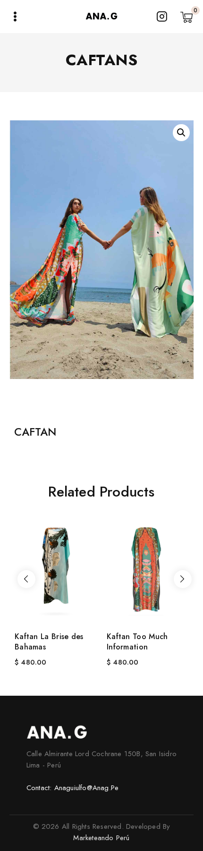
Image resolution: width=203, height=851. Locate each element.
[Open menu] (15, 16)
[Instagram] (162, 16)
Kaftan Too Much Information (137, 641)
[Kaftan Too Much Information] (147, 568)
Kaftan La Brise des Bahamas (49, 641)
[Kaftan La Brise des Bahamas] (55, 568)
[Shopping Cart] (187, 16)
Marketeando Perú (101, 838)
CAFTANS (102, 60)
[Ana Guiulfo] (101, 16)
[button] (181, 132)
